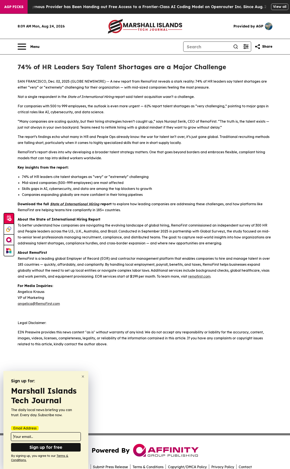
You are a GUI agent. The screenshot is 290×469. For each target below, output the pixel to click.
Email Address (25, 428)
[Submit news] (9, 218)
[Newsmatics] (9, 250)
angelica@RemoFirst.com (39, 303)
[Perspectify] (9, 229)
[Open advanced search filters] (246, 47)
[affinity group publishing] (9, 240)
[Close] (83, 376)
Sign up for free (46, 447)
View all (279, 6)
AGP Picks (13, 7)
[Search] (236, 47)
